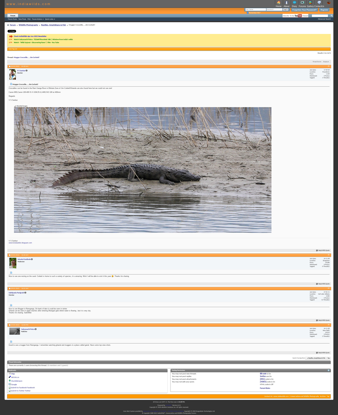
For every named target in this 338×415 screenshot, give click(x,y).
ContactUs (319, 6)
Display (325, 61)
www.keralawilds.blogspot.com (20, 243)
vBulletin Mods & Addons (176, 411)
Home (278, 6)
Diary (294, 6)
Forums (302, 6)
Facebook (31, 388)
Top (329, 358)
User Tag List (13, 49)
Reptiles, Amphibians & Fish (53, 25)
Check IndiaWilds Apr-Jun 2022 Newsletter (30, 36)
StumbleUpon (16, 381)
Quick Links (49, 19)
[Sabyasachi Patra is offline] (14, 331)
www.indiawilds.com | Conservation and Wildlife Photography (296, 396)
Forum (12, 16)
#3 (329, 288)
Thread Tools (316, 61)
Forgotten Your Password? (304, 10)
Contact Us (268, 396)
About (286, 6)
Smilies (263, 376)
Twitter (27, 391)
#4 (329, 325)
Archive (323, 396)
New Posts (22, 19)
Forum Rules (12, 19)
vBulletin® (168, 405)
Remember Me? (254, 13)
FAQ (28, 19)
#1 (329, 66)
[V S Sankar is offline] (12, 74)
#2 (329, 255)
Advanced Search (324, 19)
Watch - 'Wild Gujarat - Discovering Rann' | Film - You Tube (36, 43)
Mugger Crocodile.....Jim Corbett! (26, 58)
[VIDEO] (263, 382)
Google (14, 385)
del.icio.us (15, 377)
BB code (263, 374)
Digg (13, 374)
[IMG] (262, 379)
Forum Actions (37, 19)
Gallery (310, 6)
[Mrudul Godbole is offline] (12, 263)
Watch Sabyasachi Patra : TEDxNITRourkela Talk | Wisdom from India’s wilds (43, 40)
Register (324, 10)
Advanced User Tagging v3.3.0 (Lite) (154, 411)
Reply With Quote (324, 250)
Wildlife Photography (28, 25)
